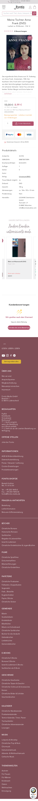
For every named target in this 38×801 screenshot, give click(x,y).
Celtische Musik (8, 757)
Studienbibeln (7, 617)
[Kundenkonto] (30, 7)
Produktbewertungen (10, 470)
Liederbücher (7, 641)
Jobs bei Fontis (8, 442)
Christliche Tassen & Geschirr (13, 683)
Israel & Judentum (9, 542)
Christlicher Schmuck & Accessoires (16, 687)
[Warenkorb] (35, 7)
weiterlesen (8, 94)
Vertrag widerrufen (11, 361)
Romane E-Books (8, 661)
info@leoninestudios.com (27, 208)
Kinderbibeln (7, 620)
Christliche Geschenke (10, 680)
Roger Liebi (11, 264)
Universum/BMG (24, 176)
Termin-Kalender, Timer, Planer (14, 718)
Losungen (6, 728)
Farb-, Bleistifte (8, 592)
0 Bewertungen (20, 31)
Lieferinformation (8, 509)
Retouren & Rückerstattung (12, 512)
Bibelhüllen (6, 624)
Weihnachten (7, 788)
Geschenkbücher (8, 697)
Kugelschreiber (8, 595)
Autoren (5, 771)
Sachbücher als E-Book (11, 668)
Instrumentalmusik (9, 750)
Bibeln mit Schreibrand (11, 627)
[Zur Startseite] (4, 345)
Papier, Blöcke (7, 598)
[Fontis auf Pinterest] (14, 355)
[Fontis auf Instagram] (7, 355)
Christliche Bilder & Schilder (13, 694)
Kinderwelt (6, 781)
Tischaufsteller (7, 721)
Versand (15, 107)
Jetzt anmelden (9, 111)
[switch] (33, 797)
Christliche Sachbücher (11, 630)
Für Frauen (6, 774)
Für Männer (6, 777)
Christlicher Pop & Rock (11, 743)
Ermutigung (6, 791)
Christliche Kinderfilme (11, 567)
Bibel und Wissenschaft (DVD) (17, 261)
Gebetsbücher (7, 637)
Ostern (4, 784)
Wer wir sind (6, 376)
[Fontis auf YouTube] (3, 355)
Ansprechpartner (8, 380)
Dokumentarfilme (9, 561)
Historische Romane (10, 532)
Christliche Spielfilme (10, 557)
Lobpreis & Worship (9, 740)
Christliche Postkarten (10, 581)
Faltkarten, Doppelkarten (11, 585)
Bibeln (4, 614)
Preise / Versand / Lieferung (12, 463)
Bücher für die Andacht (11, 634)
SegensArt (6, 588)
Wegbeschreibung (9, 383)
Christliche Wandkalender (12, 711)
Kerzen (4, 690)
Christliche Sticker (9, 602)
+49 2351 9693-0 (25, 1)
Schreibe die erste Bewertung (19, 328)
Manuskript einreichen (10, 386)
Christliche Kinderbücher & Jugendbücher (18, 545)
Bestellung (6, 505)
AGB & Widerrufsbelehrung (12, 456)
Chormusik (6, 747)
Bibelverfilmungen (9, 564)
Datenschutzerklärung (10, 460)
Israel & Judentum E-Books (12, 665)
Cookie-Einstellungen (10, 466)
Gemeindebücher (9, 644)
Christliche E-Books (9, 658)
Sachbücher (6, 535)
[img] (5, 31)
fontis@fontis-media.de (11, 494)
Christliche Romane (9, 529)
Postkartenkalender (9, 714)
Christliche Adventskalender (13, 724)
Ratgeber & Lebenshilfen (11, 539)
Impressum (6, 390)
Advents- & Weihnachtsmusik (13, 753)
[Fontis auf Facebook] (11, 355)
